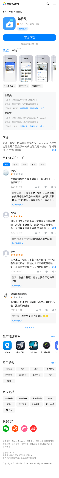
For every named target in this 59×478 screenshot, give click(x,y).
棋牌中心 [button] (36, 375)
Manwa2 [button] (50, 404)
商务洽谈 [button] (40, 441)
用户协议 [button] (6, 447)
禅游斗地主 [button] (36, 404)
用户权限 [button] (24, 444)
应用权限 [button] (24, 108)
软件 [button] (11, 11)
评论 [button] (14, 50)
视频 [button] (23, 369)
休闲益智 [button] (22, 375)
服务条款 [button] (30, 441)
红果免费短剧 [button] (36, 398)
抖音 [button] (50, 398)
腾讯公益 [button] (6, 444)
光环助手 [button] (9, 398)
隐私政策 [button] (34, 108)
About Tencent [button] (18, 441)
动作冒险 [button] (9, 375)
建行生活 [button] (22, 404)
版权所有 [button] (15, 444)
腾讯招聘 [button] (49, 441)
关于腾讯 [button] (6, 441)
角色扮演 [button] (50, 369)
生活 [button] (50, 375)
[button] (11, 3)
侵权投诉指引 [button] (45, 444)
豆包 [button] (9, 404)
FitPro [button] (9, 410)
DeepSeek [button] (22, 398)
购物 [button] (9, 381)
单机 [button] (36, 369)
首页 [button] (4, 11)
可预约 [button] (9, 369)
